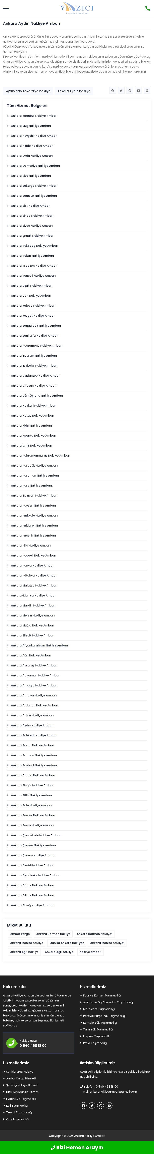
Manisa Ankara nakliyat (67, 943)
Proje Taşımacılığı (95, 1043)
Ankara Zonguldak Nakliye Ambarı (36, 326)
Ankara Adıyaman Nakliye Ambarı (35, 675)
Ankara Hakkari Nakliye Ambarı (33, 406)
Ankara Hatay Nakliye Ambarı (32, 416)
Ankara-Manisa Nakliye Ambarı (34, 595)
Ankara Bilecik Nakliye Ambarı (32, 635)
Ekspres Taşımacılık (96, 1036)
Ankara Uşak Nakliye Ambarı (31, 286)
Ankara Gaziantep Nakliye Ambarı (36, 376)
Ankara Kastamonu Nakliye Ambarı (36, 346)
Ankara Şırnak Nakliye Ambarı (32, 236)
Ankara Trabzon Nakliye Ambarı (34, 266)
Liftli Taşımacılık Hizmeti (22, 1092)
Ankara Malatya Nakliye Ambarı (34, 585)
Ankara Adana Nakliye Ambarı (33, 775)
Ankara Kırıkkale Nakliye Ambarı (34, 516)
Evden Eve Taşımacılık (21, 1099)
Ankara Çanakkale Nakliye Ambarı (36, 835)
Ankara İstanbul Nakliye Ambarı (34, 116)
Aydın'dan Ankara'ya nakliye (28, 91)
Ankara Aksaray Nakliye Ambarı (34, 665)
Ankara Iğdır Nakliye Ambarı (31, 426)
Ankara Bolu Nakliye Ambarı (31, 805)
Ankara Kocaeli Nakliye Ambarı (33, 556)
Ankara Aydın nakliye (74, 91)
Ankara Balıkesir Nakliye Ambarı (34, 735)
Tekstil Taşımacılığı (19, 1112)
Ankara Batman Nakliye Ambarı (34, 755)
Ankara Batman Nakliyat (94, 934)
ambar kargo (20, 934)
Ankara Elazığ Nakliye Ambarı (32, 905)
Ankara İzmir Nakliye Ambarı (31, 446)
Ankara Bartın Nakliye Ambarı (32, 745)
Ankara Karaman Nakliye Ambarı (35, 476)
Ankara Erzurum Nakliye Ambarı (34, 356)
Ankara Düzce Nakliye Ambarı (32, 885)
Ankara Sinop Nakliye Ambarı (32, 216)
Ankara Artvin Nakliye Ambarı (32, 715)
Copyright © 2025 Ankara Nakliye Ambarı (77, 1136)
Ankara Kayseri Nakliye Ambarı (33, 506)
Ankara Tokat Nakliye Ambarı (32, 256)
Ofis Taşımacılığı (17, 1119)
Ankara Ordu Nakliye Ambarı (32, 156)
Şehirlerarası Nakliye (19, 1072)
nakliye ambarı (90, 952)
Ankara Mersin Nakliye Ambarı (33, 615)
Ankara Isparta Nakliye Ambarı (33, 436)
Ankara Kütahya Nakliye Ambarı (34, 575)
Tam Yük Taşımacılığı (98, 1029)
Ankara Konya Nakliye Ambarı (33, 566)
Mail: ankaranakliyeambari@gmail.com (109, 1092)
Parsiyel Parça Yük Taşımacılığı (104, 1016)
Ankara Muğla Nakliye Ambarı (32, 625)
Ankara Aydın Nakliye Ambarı (32, 725)
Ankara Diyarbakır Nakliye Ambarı (35, 875)
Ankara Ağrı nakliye (24, 952)
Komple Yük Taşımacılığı (100, 1023)
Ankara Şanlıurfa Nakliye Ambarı (35, 336)
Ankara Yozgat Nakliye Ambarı (33, 316)
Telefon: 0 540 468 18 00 (100, 1087)
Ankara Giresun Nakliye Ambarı (34, 386)
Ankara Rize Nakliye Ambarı (31, 176)
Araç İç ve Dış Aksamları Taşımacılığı (108, 1002)
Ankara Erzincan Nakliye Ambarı (34, 496)
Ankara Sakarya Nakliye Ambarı (34, 186)
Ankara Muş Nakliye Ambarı (31, 126)
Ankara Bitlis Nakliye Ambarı (31, 795)
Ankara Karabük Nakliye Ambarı (34, 466)
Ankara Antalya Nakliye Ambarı (34, 695)
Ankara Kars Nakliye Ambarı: (32, 486)
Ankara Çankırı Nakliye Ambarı (33, 845)
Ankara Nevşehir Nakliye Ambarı (34, 136)
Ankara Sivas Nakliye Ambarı (32, 226)
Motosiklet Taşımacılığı (99, 1009)
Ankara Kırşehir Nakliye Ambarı (33, 536)
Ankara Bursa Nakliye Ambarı (32, 825)
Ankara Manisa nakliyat (107, 943)
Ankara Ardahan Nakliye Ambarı (34, 705)
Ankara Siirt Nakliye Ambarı (31, 206)
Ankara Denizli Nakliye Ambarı (32, 865)
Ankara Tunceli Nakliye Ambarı (33, 276)
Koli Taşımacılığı (17, 1106)
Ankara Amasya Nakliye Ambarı (34, 685)
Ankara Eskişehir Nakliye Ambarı (34, 366)
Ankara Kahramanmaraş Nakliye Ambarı (40, 456)
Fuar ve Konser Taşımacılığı (102, 995)
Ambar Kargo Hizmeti (21, 1078)
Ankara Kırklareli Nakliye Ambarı (34, 526)
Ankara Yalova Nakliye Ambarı (33, 306)
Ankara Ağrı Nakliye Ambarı (31, 655)
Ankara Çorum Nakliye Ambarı (33, 855)
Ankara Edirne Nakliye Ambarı (32, 895)
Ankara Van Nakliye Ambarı (31, 296)
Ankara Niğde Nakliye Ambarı (32, 146)
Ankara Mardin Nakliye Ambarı (33, 605)
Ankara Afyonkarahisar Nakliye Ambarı (39, 645)
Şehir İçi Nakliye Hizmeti (22, 1085)
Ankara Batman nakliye (53, 934)
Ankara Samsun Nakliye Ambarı (34, 196)
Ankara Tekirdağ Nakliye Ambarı (34, 246)
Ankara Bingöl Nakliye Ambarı (32, 785)
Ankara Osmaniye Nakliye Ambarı (35, 166)
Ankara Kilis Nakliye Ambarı (31, 546)
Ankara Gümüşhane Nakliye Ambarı (37, 396)
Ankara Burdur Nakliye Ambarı (33, 815)
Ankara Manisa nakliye (26, 943)
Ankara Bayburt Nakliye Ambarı (34, 765)
